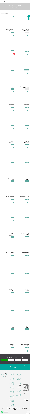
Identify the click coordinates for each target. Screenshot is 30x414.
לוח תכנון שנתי (12, 406)
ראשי (20, 373)
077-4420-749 (3, 376)
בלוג (20, 381)
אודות (20, 382)
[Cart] (1, 1)
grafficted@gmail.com (4, 374)
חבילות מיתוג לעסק (19, 379)
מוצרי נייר (24, 397)
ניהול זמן (27, 399)
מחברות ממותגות (19, 378)
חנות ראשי (17, 7)
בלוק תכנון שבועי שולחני (11, 393)
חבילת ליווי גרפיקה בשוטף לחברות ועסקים (26, 386)
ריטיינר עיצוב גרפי (19, 377)
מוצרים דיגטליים (12, 405)
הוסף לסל (27, 51)
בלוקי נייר (13, 390)
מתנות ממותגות (12, 373)
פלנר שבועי (13, 395)
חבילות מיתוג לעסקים (19, 387)
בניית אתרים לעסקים (19, 374)
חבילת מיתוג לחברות (19, 391)
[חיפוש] (3, 1)
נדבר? (20, 383)
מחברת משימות (12, 388)
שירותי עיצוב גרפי (19, 375)
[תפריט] (4, 1)
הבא (23, 351)
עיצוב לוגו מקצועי (19, 398)
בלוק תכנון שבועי (12, 400)
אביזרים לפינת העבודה (11, 401)
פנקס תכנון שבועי (12, 396)
